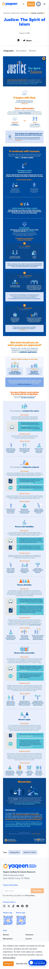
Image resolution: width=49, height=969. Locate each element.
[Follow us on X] (9, 906)
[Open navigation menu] (44, 4)
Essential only (21, 963)
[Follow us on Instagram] (4, 906)
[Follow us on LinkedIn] (27, 906)
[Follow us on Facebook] (22, 906)
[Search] (23, 4)
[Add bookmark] (18, 40)
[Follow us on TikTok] (13, 906)
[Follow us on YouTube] (18, 906)
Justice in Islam (29, 852)
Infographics (14, 852)
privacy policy (9, 957)
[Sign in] (38, 4)
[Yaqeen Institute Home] (9, 4)
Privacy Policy (30, 895)
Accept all (8, 963)
